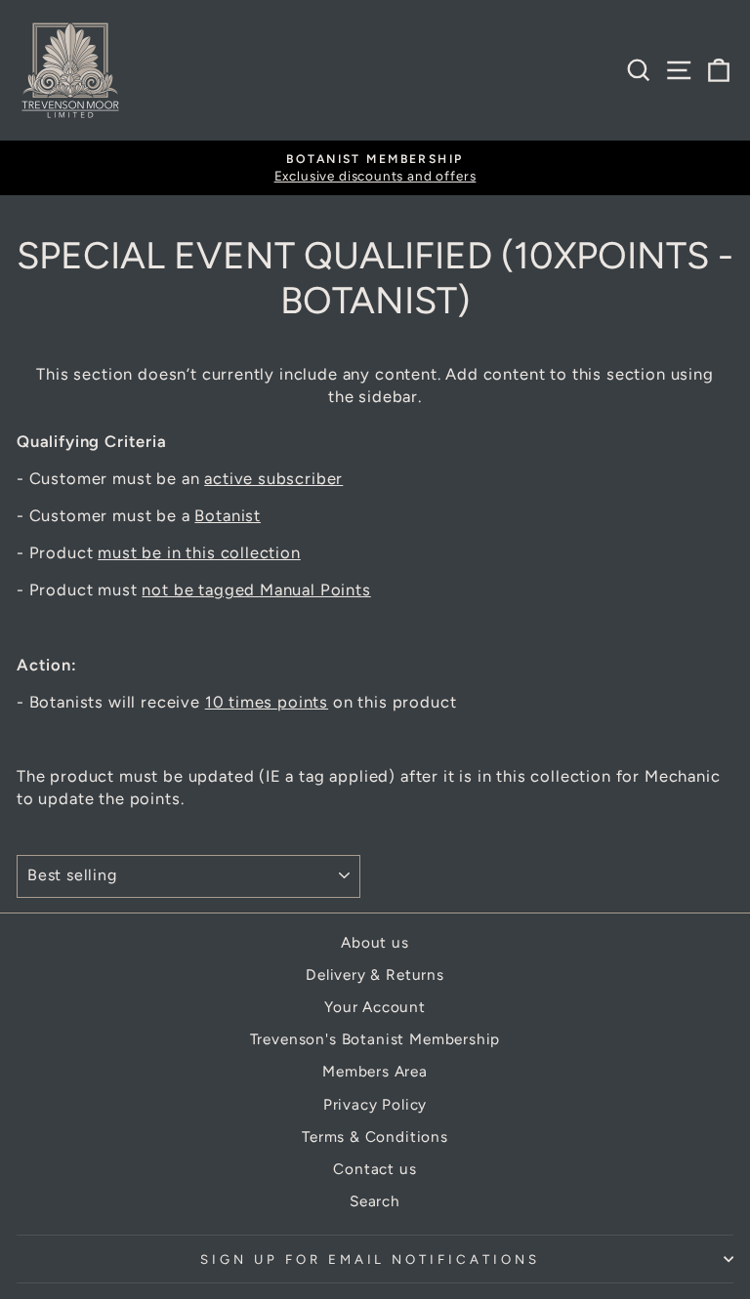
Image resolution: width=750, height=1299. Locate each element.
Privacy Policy (375, 1104)
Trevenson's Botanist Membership (375, 1039)
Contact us (374, 1168)
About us (375, 942)
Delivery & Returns (375, 974)
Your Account (375, 1006)
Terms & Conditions (375, 1136)
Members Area (375, 1071)
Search (375, 1201)
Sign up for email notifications (370, 1259)
